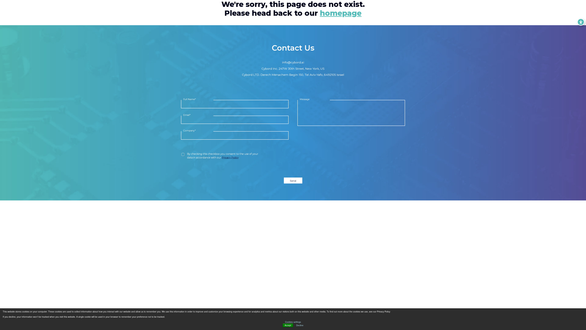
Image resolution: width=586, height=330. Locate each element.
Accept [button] (288, 325)
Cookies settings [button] (293, 321)
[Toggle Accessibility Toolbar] (580, 22)
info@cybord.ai (293, 62)
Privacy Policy (230, 157)
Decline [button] (299, 325)
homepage (341, 13)
